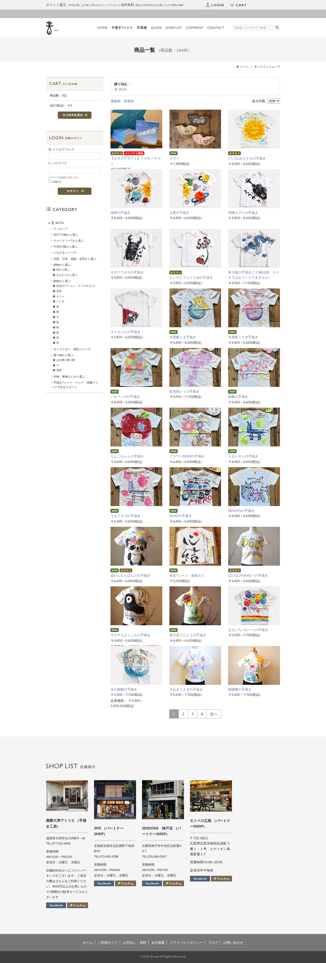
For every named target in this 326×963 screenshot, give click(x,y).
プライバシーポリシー (186, 942)
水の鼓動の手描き (125, 689)
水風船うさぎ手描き (243, 337)
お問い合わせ (233, 942)
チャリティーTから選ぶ (68, 241)
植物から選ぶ (62, 265)
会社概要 (158, 942)
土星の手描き (179, 212)
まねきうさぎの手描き (187, 689)
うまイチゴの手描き (125, 515)
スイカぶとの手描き (125, 331)
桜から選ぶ (62, 269)
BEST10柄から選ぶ (65, 235)
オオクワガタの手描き (127, 272)
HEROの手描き (180, 515)
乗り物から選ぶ (63, 355)
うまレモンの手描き (243, 456)
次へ (214, 714)
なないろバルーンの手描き (250, 629)
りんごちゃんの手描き (127, 456)
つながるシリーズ (64, 253)
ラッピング (60, 229)
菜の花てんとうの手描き (189, 635)
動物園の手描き (241, 689)
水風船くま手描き (182, 337)
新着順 (129, 101)
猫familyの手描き (241, 510)
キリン (60, 296)
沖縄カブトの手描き (243, 212)
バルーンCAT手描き (125, 396)
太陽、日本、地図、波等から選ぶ (74, 259)
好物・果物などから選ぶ (69, 376)
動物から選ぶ (62, 281)
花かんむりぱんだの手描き (130, 575)
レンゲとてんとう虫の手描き (191, 277)
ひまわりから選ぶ (66, 275)
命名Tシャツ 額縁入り (187, 575)
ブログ (213, 942)
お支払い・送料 (134, 942)
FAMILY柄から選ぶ (65, 247)
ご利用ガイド (108, 942)
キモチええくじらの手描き (132, 635)
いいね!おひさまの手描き (247, 158)
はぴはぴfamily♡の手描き (248, 575)
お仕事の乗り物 (65, 360)
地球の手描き (120, 212)
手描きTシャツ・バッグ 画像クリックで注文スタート (74, 384)
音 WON (120, 89)
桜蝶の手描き (238, 396)
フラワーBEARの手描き (187, 456)
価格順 (115, 101)
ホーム (88, 942)
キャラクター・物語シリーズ (72, 349)
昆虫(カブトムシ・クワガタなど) (75, 285)
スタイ (174, 158)
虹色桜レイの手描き (186, 391)
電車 (59, 370)
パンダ (60, 301)
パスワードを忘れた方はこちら (63, 177)
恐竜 (59, 291)
